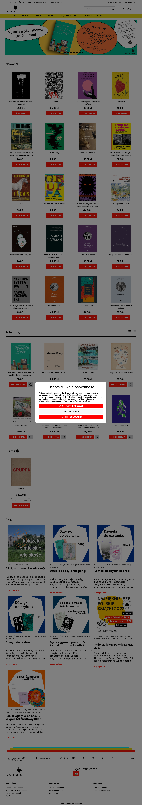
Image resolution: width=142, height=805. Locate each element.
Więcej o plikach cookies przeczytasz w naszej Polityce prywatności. (65, 401)
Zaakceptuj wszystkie (71, 417)
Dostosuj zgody (71, 411)
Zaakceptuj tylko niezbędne (71, 406)
